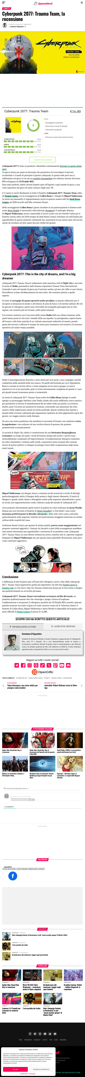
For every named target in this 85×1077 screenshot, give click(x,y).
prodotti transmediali (42, 178)
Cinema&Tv (37, 1040)
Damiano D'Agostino (17, 26)
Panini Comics (11, 196)
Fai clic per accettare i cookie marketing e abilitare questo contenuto (23, 869)
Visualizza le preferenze (41, 1069)
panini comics (57, 678)
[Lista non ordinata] (22, 800)
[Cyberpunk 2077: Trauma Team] (13, 125)
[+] (33, 799)
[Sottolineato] (16, 800)
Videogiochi (28, 1040)
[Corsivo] (14, 800)
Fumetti (47, 678)
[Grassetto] (12, 800)
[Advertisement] (42, 90)
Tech (50, 1040)
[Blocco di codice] (26, 800)
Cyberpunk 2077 (22, 678)
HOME (20, 1040)
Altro (56, 1040)
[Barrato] (18, 800)
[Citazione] (24, 800)
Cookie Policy (24, 1073)
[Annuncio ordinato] (20, 800)
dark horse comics (36, 678)
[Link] (28, 800)
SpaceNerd (8, 867)
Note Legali (32, 1073)
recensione (68, 678)
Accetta (15, 1069)
